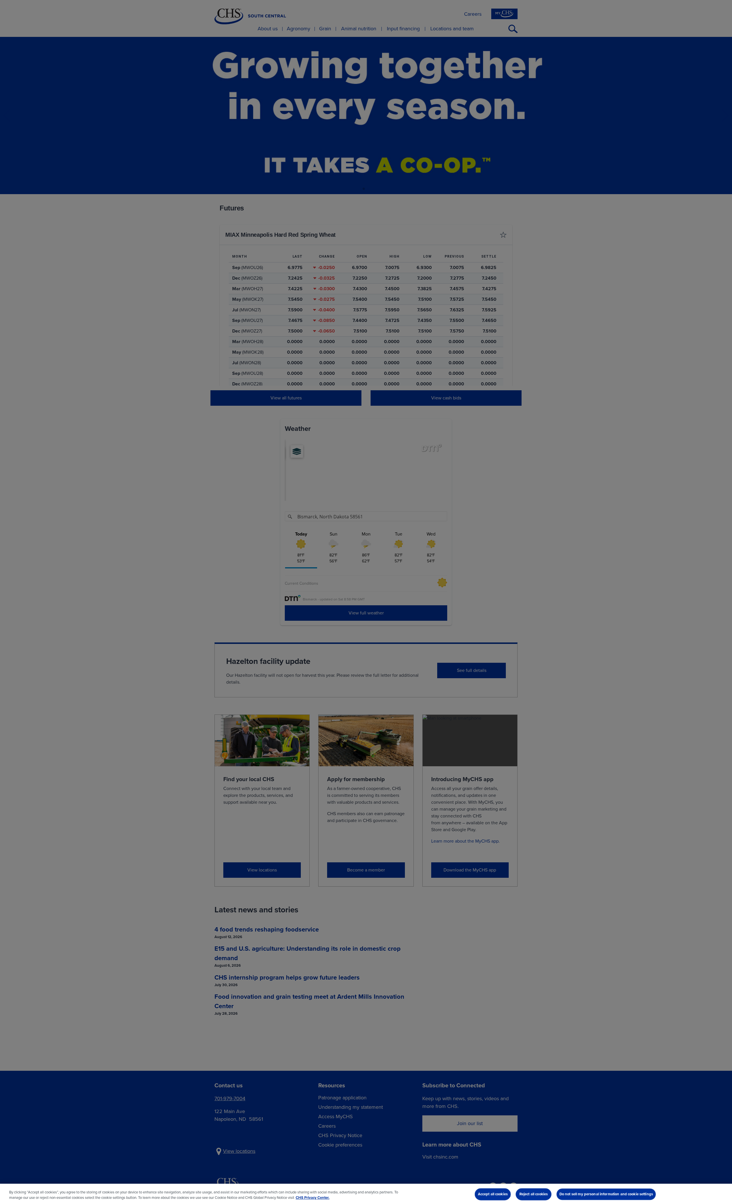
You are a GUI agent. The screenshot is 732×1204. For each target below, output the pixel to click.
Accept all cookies (493, 1194)
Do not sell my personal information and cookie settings (606, 1194)
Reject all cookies (534, 1194)
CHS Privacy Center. (312, 1198)
